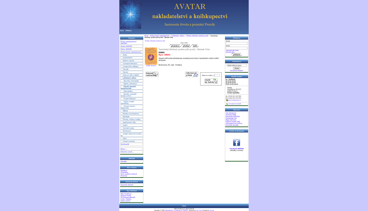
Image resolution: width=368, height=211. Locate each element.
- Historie (124, 72)
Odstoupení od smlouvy (234, 123)
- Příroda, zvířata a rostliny (130, 119)
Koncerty (124, 176)
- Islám (123, 138)
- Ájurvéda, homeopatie (130, 81)
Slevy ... (124, 149)
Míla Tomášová (126, 194)
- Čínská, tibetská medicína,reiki (128, 87)
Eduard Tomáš (126, 195)
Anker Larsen (125, 201)
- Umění (124, 125)
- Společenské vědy (128, 122)
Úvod (122, 30)
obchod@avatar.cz (235, 100)
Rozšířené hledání (236, 70)
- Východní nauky (127, 128)
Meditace (124, 170)
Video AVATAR (126, 49)
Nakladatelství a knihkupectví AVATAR (176, 210)
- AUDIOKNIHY (127, 58)
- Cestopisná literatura (129, 63)
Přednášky (124, 172)
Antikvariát (125, 144)
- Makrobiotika (127, 91)
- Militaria (124, 111)
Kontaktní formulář (235, 104)
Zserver (212, 210)
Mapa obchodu (231, 120)
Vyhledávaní (236, 61)
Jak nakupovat (231, 113)
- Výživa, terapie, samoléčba (127, 102)
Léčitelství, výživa (177, 36)
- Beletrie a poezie (127, 60)
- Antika (124, 55)
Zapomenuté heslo (232, 50)
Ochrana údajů (231, 115)
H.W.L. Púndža (126, 199)
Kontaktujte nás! (231, 118)
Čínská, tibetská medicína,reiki (197, 36)
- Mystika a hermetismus (130, 114)
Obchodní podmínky (233, 116)
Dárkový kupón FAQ (233, 121)
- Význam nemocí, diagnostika (128, 107)
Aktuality (124, 161)
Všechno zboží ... (127, 152)
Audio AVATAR (126, 46)
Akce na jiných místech (129, 174)
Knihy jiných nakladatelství (131, 52)
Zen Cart (199, 210)
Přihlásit (128, 30)
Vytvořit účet (230, 52)
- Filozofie (125, 69)
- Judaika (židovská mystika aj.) (131, 134)
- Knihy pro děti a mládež (130, 75)
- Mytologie (125, 116)
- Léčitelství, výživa (128, 78)
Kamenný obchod (127, 185)
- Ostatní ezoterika (128, 141)
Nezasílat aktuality (232, 125)
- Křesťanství (126, 131)
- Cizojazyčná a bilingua (129, 66)
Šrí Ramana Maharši (128, 197)
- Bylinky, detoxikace (129, 84)
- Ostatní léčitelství (128, 99)
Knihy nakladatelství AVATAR (128, 42)
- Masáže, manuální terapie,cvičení (128, 95)
